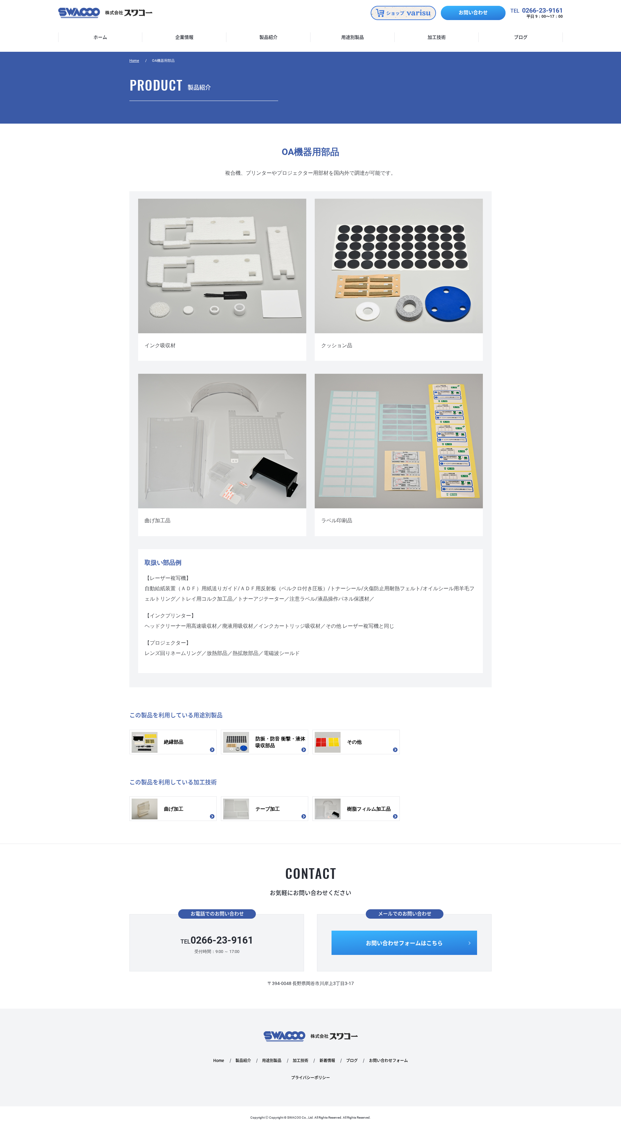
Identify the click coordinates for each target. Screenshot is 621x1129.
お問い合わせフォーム (388, 1060)
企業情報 (184, 37)
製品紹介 (268, 37)
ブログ (521, 37)
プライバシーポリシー (310, 1077)
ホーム (100, 37)
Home (134, 61)
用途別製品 (352, 37)
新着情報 (327, 1060)
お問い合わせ (473, 12)
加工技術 (437, 37)
